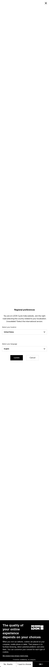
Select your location (9, 327)
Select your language (9, 344)
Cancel (32, 358)
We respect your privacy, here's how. (15, 656)
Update (17, 358)
